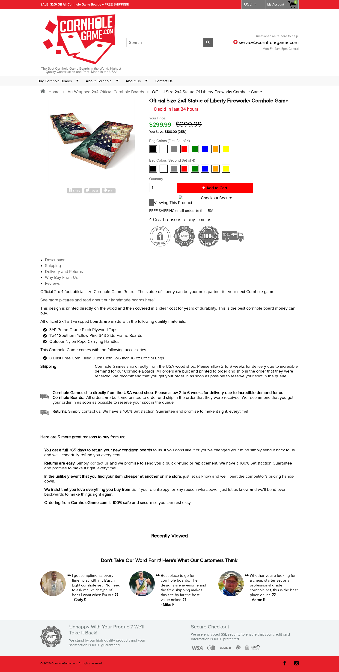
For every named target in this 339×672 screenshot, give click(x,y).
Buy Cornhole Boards (55, 81)
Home (53, 91)
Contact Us (163, 81)
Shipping (53, 265)
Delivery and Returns (64, 271)
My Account (275, 4)
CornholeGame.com (64, 663)
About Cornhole (99, 81)
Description (55, 260)
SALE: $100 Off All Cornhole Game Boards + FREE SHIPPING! (84, 4)
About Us (133, 81)
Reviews (52, 283)
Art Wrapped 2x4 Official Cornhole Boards (106, 91)
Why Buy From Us (61, 277)
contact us (99, 463)
